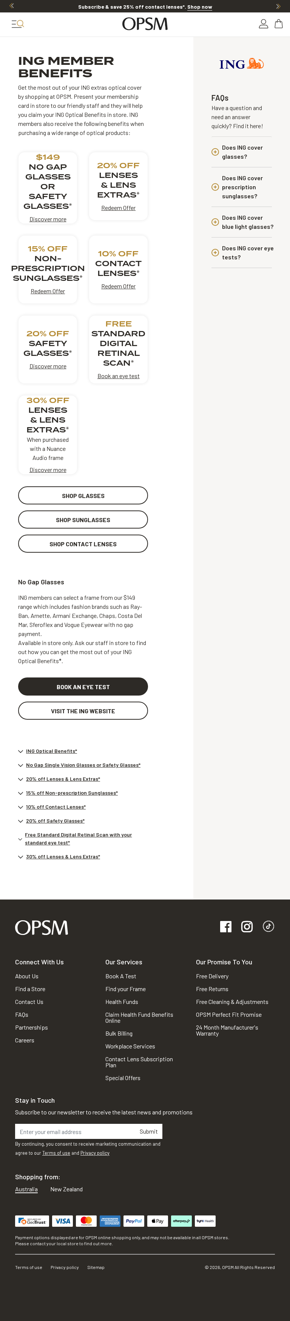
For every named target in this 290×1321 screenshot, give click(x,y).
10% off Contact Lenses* (56, 806)
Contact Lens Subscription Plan (139, 1061)
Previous (11, 6)
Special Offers (122, 1077)
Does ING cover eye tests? (248, 252)
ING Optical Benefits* (51, 751)
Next (278, 6)
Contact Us (29, 1001)
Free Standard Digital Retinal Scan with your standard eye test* (78, 838)
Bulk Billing (119, 1033)
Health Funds (121, 1001)
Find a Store (30, 988)
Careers (24, 1040)
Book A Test (120, 975)
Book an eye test (118, 375)
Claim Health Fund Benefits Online (139, 1017)
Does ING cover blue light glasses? (247, 222)
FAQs (21, 1014)
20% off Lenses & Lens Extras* (63, 778)
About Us (27, 975)
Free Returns (212, 988)
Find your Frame (125, 988)
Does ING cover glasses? (242, 152)
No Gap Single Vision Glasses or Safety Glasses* (83, 765)
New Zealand (66, 1188)
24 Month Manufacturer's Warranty (227, 1030)
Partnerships (31, 1027)
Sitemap (96, 1267)
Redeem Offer (118, 207)
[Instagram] (247, 927)
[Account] (263, 24)
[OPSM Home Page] (41, 926)
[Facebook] (226, 927)
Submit (149, 1131)
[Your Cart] (279, 24)
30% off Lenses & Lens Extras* (63, 856)
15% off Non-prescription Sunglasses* (72, 792)
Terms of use (56, 1153)
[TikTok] (268, 927)
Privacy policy (95, 1153)
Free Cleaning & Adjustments (232, 1001)
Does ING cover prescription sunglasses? (242, 186)
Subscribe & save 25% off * (145, 6)
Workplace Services (130, 1046)
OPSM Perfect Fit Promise (229, 1014)
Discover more (47, 218)
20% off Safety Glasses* (55, 820)
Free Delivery (212, 975)
